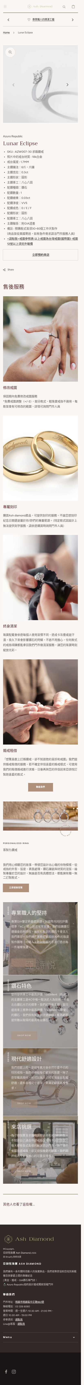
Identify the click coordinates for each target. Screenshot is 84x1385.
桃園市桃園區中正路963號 (29, 1302)
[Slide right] (72, 19)
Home (6, 32)
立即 (35, 255)
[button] (5, 6)
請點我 (19, 1319)
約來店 (45, 255)
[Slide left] (8, 19)
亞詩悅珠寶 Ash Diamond (17, 1252)
